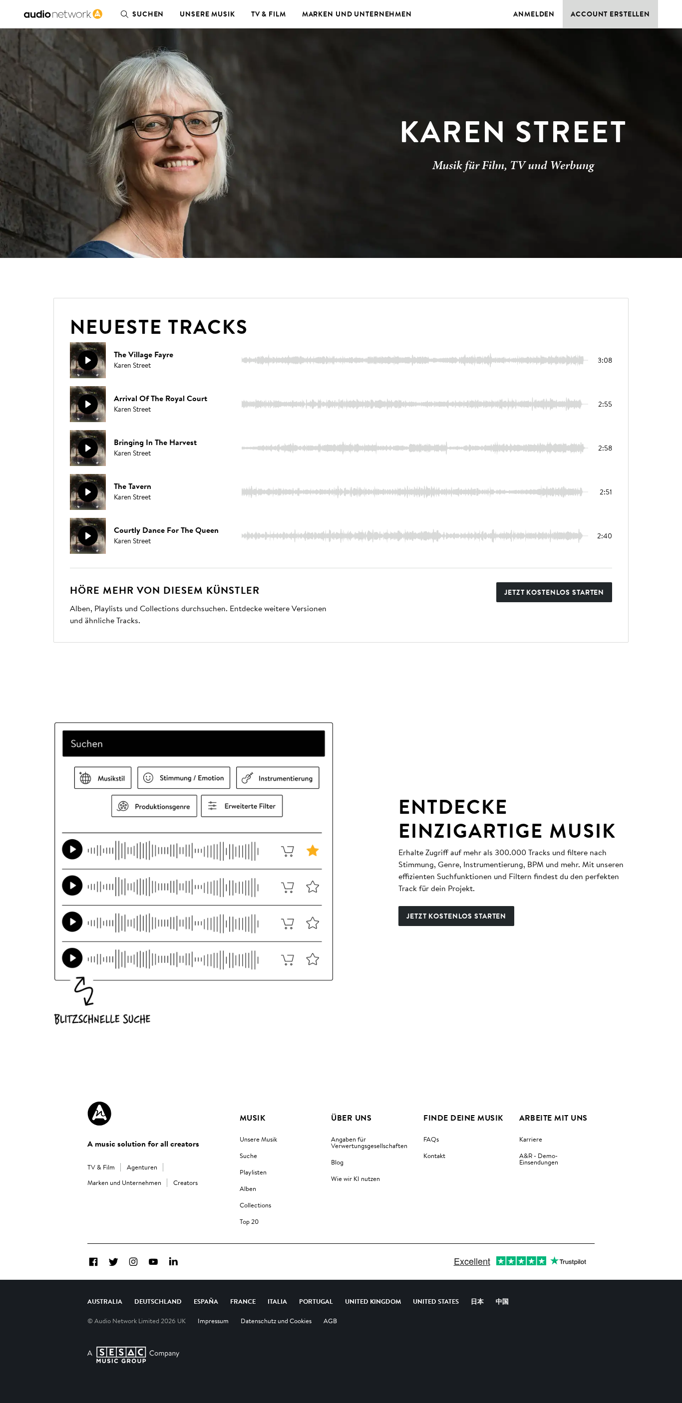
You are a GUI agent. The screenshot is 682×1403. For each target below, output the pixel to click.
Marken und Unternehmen (357, 14)
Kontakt (434, 1155)
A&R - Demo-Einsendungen (538, 1159)
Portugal (316, 1301)
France (243, 1301)
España (206, 1301)
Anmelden (534, 14)
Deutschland (158, 1301)
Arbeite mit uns (553, 1117)
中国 (502, 1301)
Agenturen (142, 1167)
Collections (255, 1204)
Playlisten (253, 1172)
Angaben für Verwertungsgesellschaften (369, 1142)
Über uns (351, 1117)
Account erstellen (610, 14)
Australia (104, 1301)
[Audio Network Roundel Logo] (99, 1114)
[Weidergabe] (88, 360)
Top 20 (249, 1221)
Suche (248, 1155)
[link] (63, 14)
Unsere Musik (207, 14)
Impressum (213, 1320)
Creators (185, 1182)
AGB (330, 1320)
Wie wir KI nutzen (355, 1178)
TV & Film (268, 14)
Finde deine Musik (463, 1117)
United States (436, 1301)
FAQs (431, 1139)
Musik (252, 1117)
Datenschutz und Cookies (276, 1320)
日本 (477, 1301)
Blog (337, 1162)
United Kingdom (373, 1301)
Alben (248, 1188)
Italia (277, 1301)
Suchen (148, 14)
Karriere (530, 1139)
